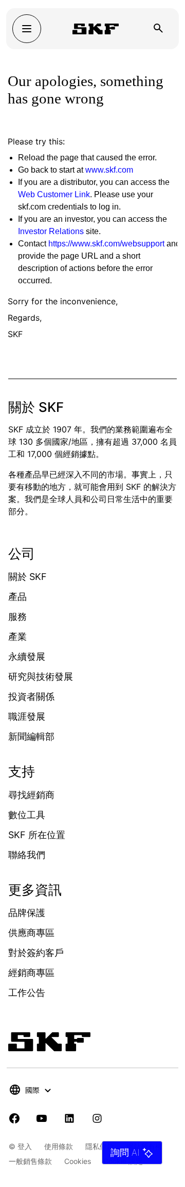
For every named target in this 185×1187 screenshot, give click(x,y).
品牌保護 (26, 912)
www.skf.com (109, 169)
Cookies (77, 1161)
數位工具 (26, 814)
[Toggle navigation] (26, 28)
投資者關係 (31, 696)
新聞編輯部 (31, 736)
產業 (17, 636)
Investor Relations (51, 231)
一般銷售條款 (30, 1161)
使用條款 (58, 1146)
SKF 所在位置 (36, 834)
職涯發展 (26, 716)
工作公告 (26, 992)
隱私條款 (99, 1146)
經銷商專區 (31, 972)
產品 (17, 596)
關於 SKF (27, 576)
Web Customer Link (54, 194)
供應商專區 (31, 932)
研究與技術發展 (40, 676)
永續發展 (26, 656)
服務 (17, 616)
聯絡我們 (26, 854)
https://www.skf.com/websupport (106, 243)
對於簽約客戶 (36, 952)
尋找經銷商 (31, 794)
